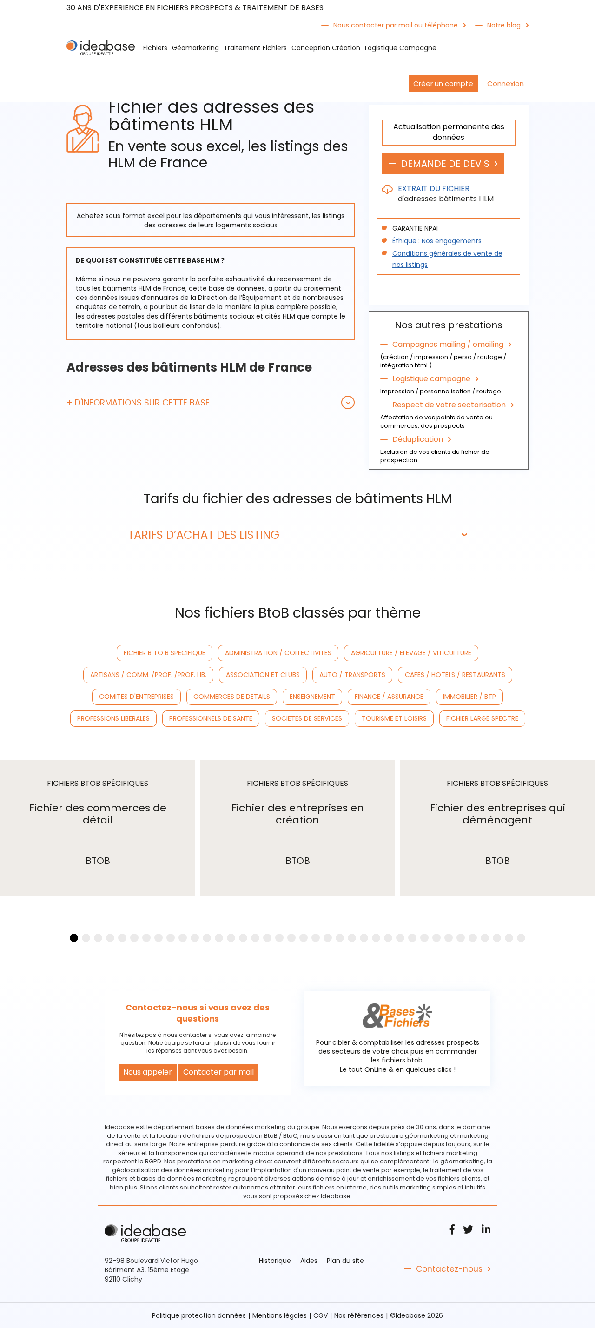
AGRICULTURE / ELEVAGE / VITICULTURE (411, 652)
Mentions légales (279, 1315)
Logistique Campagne (400, 48)
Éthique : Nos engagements (437, 241)
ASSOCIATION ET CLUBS (263, 674)
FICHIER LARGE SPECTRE (482, 718)
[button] (210, 402)
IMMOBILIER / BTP (469, 696)
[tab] (210, 402)
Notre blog (504, 25)
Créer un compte (443, 83)
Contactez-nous (449, 1269)
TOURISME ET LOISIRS (394, 718)
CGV (320, 1315)
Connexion (505, 83)
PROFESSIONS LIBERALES (113, 718)
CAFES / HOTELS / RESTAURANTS (455, 674)
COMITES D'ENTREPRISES (136, 696)
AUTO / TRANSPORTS (352, 674)
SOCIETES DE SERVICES (307, 718)
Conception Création (325, 48)
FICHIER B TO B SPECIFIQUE (164, 652)
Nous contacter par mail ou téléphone (395, 25)
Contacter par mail (218, 1072)
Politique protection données (199, 1315)
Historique (275, 1260)
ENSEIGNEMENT (312, 696)
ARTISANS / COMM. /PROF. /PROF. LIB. (148, 674)
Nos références (358, 1315)
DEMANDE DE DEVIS (445, 163)
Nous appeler (147, 1072)
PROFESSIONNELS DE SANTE (210, 718)
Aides (308, 1260)
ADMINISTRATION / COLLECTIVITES (278, 652)
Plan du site (345, 1260)
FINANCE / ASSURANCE (389, 696)
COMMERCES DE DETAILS (231, 696)
